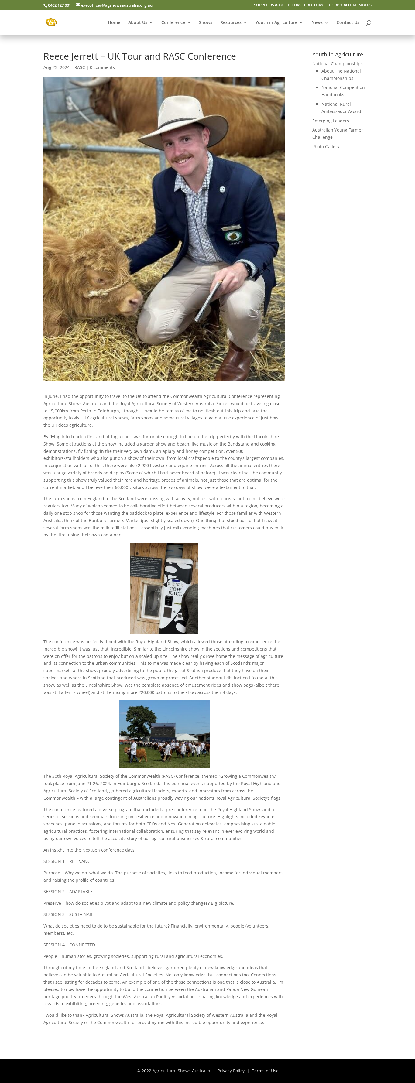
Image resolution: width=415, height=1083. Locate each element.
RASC (79, 67)
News (317, 22)
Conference (173, 22)
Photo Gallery (325, 146)
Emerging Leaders (330, 121)
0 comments (102, 67)
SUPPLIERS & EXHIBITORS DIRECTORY (289, 5)
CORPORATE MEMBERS (350, 5)
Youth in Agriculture (276, 22)
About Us (137, 22)
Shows (205, 22)
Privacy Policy (231, 1071)
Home (114, 22)
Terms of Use (265, 1071)
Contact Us (348, 22)
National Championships (337, 64)
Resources (231, 22)
